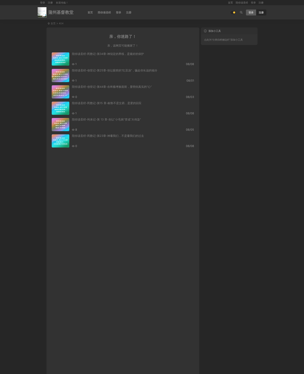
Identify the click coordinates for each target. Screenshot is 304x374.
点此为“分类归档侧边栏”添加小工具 (223, 39)
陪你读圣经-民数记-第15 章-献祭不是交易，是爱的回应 (106, 103)
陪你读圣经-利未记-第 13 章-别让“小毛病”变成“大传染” (106, 119)
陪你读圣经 (242, 2)
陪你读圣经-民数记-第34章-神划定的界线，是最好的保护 (108, 54)
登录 (253, 2)
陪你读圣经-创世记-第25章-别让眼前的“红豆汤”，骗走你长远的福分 (114, 70)
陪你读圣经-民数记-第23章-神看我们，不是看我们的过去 (108, 136)
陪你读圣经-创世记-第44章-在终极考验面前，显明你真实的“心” (112, 86)
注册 (50, 2)
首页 (230, 2)
